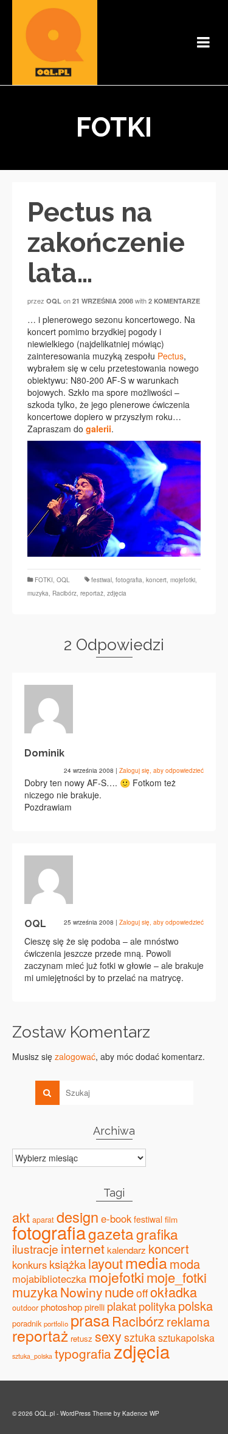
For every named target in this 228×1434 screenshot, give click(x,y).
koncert (156, 580)
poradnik (26, 1323)
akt (21, 1217)
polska (195, 1305)
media (146, 1262)
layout (105, 1263)
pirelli (95, 1306)
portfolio (56, 1323)
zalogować (75, 1056)
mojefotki (182, 580)
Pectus (170, 356)
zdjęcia (116, 593)
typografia (83, 1353)
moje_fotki (177, 1277)
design (77, 1216)
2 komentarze (174, 300)
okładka (173, 1291)
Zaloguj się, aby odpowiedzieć (161, 770)
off (142, 1292)
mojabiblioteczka (49, 1278)
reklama (188, 1321)
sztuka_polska (32, 1356)
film (171, 1219)
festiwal (101, 580)
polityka (157, 1306)
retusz (81, 1338)
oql (53, 300)
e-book (116, 1218)
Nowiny (81, 1292)
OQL (63, 580)
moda (185, 1264)
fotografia (129, 580)
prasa (90, 1320)
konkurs (29, 1264)
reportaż (91, 593)
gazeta (111, 1233)
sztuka (140, 1337)
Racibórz (64, 593)
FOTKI (44, 580)
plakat (121, 1306)
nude (119, 1291)
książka (67, 1264)
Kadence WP (140, 1413)
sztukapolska (186, 1338)
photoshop (61, 1306)
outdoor (25, 1307)
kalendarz (126, 1249)
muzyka (38, 593)
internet (83, 1248)
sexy (108, 1336)
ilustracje (35, 1248)
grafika (157, 1233)
